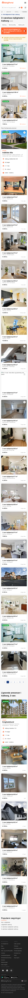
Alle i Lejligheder (5, 922)
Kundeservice (17, 953)
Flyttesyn (16, 946)
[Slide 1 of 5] (12, 116)
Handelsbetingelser (5, 955)
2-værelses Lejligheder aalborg (9, 927)
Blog (2, 946)
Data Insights (4, 964)
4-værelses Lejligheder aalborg (9, 929)
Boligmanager (4, 962)
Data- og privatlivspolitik (7, 950)
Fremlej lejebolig (18, 950)
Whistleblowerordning (6, 957)
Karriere (3, 960)
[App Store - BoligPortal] (14, 977)
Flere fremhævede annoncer (8, 128)
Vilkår (15, 955)
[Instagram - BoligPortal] (11, 970)
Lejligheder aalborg (6, 924)
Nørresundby (12, 25)
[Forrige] (4, 682)
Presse (2, 948)
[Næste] (23, 682)
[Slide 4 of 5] (14, 116)
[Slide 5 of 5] (15, 116)
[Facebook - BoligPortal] (3, 970)
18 (19, 682)
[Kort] (25, 7)
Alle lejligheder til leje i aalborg (11, 14)
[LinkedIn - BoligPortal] (7, 970)
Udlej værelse (17, 943)
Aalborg (16, 11)
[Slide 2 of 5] (13, 116)
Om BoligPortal (4, 943)
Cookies (3, 953)
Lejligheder (8, 11)
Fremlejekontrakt (18, 948)
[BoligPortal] (7, 2)
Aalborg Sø (21, 25)
